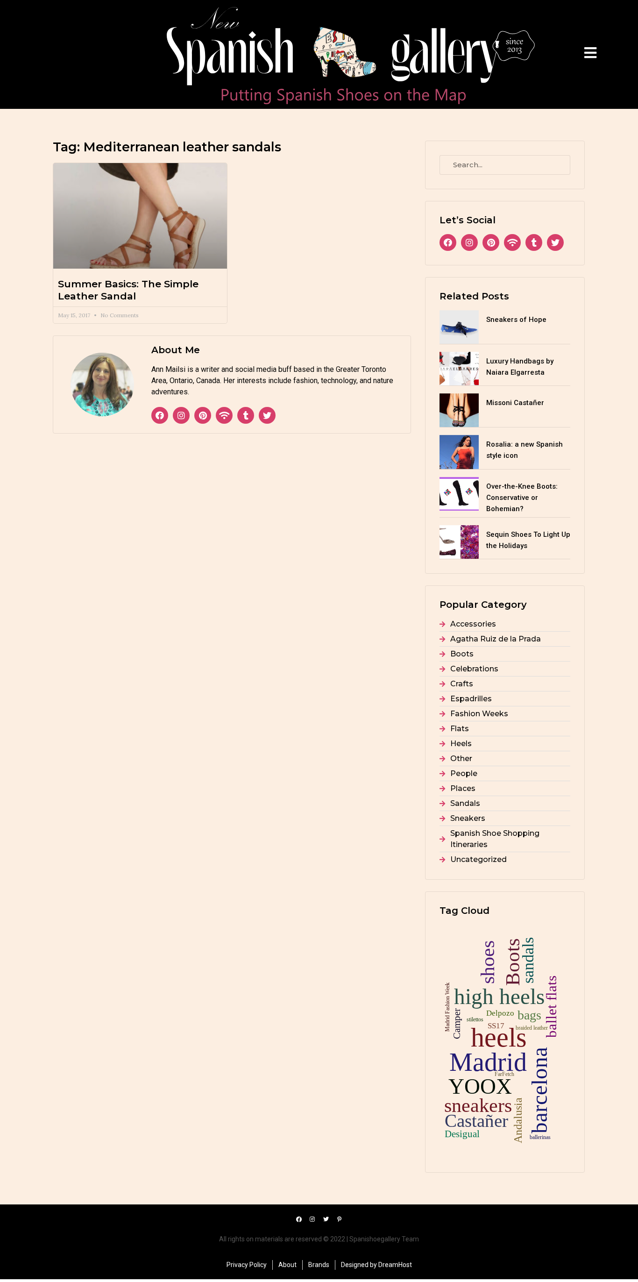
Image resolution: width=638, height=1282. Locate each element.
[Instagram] (181, 415)
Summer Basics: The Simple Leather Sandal (128, 289)
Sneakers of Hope (516, 319)
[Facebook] (159, 415)
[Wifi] (224, 415)
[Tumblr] (245, 415)
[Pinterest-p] (339, 1219)
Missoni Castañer (515, 403)
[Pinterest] (202, 415)
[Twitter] (267, 415)
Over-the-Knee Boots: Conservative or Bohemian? (522, 497)
